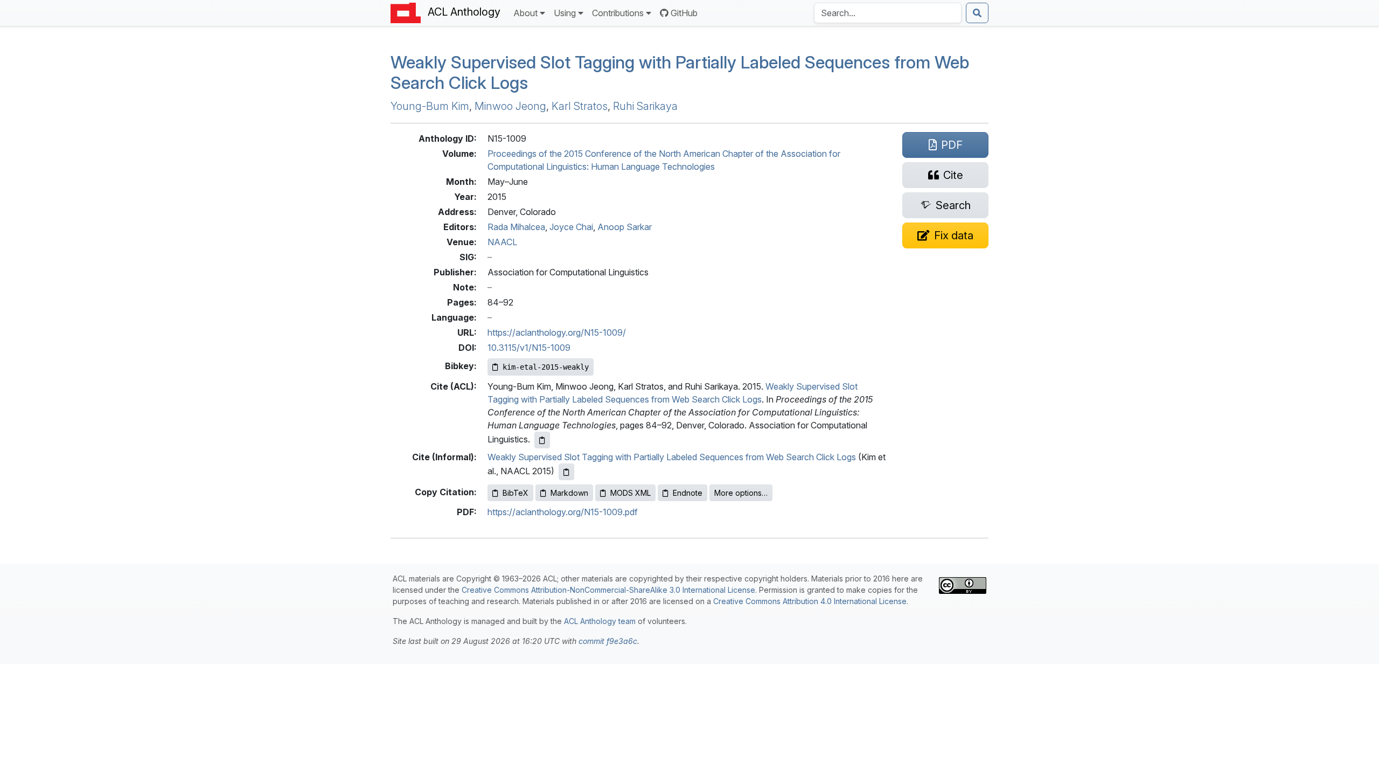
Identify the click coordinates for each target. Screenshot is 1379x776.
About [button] (525, 13)
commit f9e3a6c (608, 641)
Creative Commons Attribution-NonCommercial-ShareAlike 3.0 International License (608, 589)
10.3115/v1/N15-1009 (528, 347)
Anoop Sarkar (624, 226)
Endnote (687, 492)
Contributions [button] (618, 13)
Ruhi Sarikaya (645, 106)
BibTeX (515, 492)
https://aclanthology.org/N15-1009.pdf (562, 512)
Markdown (569, 492)
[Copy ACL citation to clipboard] (542, 440)
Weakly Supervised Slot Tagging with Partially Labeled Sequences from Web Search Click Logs (680, 72)
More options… (741, 492)
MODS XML (630, 492)
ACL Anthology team (600, 621)
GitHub (684, 13)
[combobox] (888, 13)
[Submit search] (977, 13)
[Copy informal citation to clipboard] (566, 471)
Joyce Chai (571, 226)
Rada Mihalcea (516, 226)
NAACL (502, 242)
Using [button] (565, 13)
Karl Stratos (580, 106)
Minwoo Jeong (510, 106)
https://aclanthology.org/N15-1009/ (556, 332)
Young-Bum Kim (430, 106)
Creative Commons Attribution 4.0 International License (810, 601)
